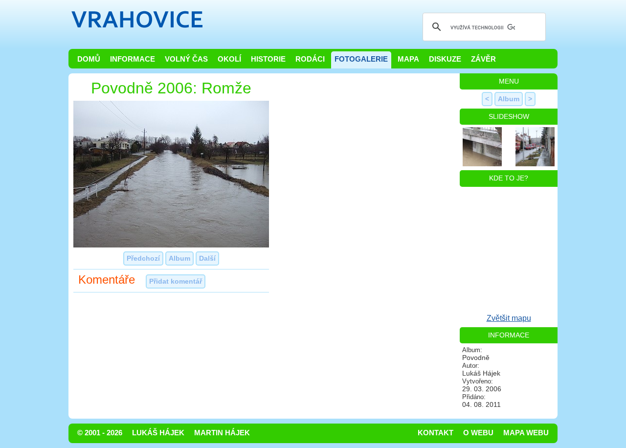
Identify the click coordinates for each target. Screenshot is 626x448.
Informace (132, 59)
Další (207, 258)
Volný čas (186, 59)
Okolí (229, 59)
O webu (478, 433)
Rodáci (310, 59)
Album (179, 258)
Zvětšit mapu (509, 318)
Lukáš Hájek (158, 433)
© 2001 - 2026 (99, 433)
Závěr (483, 59)
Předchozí (143, 258)
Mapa (408, 59)
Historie (268, 59)
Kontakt (435, 433)
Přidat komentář (175, 281)
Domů (88, 59)
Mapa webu (526, 433)
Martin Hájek (222, 433)
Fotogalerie (361, 59)
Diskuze (445, 59)
